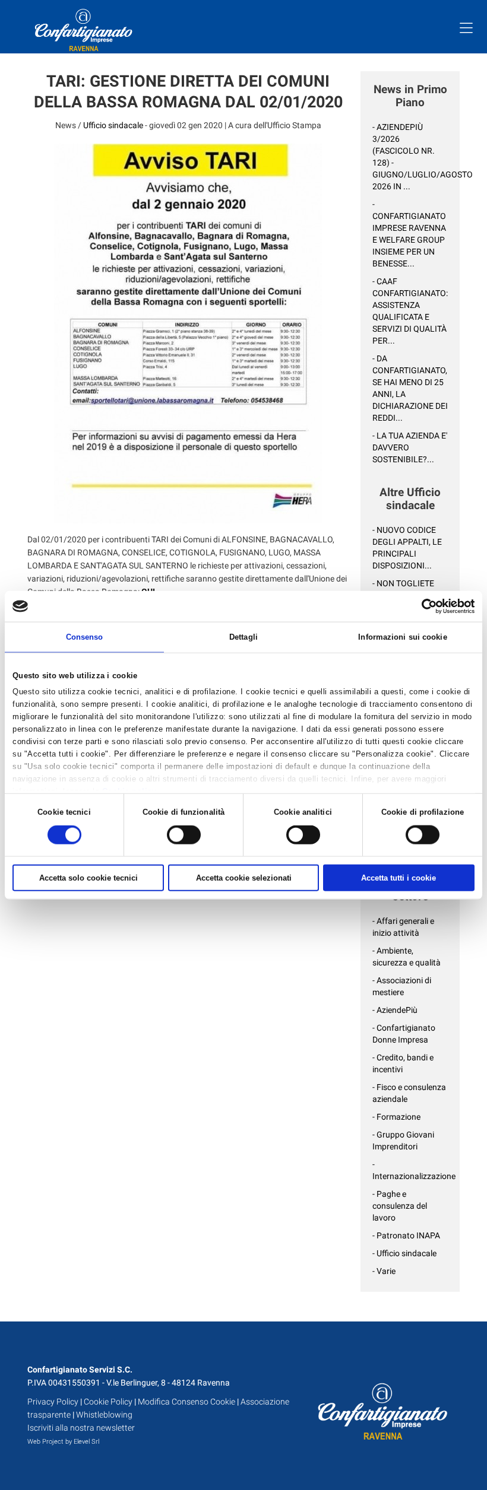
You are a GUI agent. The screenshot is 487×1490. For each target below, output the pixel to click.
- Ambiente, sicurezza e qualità (406, 956)
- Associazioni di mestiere (401, 986)
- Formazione (396, 1117)
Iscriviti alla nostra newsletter (81, 1427)
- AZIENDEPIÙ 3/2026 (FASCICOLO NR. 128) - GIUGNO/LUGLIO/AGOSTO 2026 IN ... (410, 156)
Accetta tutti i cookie (398, 877)
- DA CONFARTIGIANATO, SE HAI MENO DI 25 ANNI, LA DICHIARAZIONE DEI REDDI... (410, 388)
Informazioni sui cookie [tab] (402, 637)
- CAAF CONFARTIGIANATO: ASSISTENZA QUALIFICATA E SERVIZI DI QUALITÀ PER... (410, 311)
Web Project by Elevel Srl (63, 1441)
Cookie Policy (108, 1401)
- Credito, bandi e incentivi (403, 1063)
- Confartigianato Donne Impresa (403, 1033)
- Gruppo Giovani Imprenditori (403, 1140)
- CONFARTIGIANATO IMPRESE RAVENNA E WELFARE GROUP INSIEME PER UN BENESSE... (409, 233)
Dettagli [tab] (243, 637)
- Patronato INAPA (406, 1235)
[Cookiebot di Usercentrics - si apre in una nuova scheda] (423, 606)
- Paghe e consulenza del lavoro (399, 1205)
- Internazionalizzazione (410, 1170)
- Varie (384, 1271)
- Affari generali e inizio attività (403, 927)
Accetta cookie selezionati (244, 877)
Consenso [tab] (84, 637)
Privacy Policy (52, 1401)
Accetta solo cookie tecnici (88, 877)
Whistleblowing (104, 1414)
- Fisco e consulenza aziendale (409, 1093)
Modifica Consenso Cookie (186, 1401)
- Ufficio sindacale (404, 1253)
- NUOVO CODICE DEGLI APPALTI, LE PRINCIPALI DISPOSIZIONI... (407, 547)
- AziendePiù (395, 1010)
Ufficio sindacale (113, 125)
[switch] (184, 834)
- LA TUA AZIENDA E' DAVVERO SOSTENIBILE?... (409, 447)
